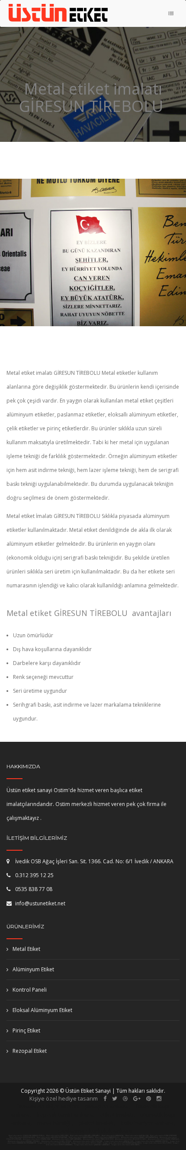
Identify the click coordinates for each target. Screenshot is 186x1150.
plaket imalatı (96, 1123)
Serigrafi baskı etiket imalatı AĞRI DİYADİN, (126, 1145)
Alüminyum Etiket (33, 969)
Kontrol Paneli (30, 989)
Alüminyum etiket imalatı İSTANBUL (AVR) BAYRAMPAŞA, (140, 1137)
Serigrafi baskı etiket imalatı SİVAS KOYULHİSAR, (54, 1143)
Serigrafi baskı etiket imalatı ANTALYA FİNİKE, (119, 1141)
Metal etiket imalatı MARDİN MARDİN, (81, 1137)
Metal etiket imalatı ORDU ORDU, (57, 1136)
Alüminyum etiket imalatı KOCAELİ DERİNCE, (57, 1141)
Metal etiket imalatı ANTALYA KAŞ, (113, 1136)
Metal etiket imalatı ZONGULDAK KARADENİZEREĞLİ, (27, 1136)
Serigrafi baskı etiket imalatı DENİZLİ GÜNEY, (86, 1143)
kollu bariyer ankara (147, 1123)
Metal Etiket (26, 949)
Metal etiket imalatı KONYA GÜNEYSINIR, (163, 1136)
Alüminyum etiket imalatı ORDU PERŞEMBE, (88, 1141)
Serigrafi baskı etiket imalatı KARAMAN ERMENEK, (152, 1141)
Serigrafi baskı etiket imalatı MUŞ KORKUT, (157, 1143)
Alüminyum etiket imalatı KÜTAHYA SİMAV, (37, 1139)
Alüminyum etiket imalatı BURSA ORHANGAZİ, (164, 1139)
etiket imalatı (116, 1114)
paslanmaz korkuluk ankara (95, 1130)
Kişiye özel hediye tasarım (63, 1098)
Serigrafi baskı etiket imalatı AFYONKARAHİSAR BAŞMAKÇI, (122, 1143)
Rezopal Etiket (30, 1051)
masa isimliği (54, 1123)
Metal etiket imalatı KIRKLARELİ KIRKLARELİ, (85, 1136)
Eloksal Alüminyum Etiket (42, 1010)
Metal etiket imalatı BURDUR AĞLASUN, (22, 1137)
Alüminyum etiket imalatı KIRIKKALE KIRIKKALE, (24, 1141)
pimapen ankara (107, 1106)
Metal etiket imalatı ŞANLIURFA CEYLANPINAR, (52, 1137)
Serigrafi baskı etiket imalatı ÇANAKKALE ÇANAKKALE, (92, 1145)
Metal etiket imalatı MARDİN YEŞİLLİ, (107, 1137)
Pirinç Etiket (26, 1030)
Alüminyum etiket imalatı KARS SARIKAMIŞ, (67, 1139)
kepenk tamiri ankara (65, 1114)
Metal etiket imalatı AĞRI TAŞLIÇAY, (137, 1136)
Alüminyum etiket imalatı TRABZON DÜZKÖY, (98, 1139)
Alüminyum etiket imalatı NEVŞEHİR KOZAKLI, (131, 1139)
